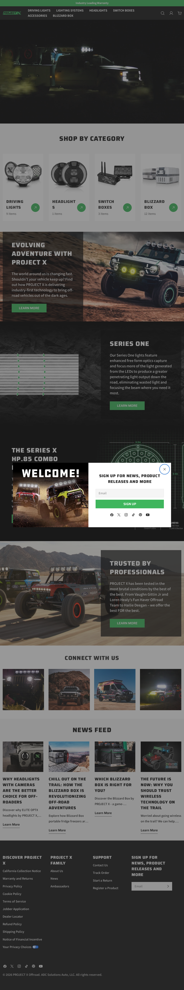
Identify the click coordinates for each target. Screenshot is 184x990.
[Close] (164, 469)
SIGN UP (129, 504)
